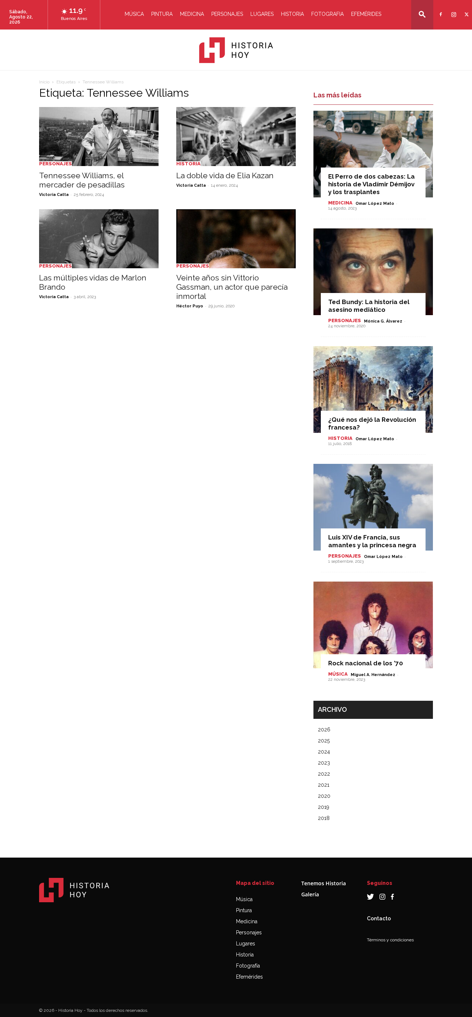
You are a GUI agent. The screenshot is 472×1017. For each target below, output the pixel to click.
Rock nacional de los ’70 (365, 663)
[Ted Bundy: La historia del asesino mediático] (373, 271)
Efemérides (366, 14)
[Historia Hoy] (236, 50)
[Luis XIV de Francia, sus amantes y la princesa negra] (373, 507)
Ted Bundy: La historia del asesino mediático (368, 305)
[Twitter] (465, 10)
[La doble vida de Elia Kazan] (236, 136)
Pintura (162, 14)
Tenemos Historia (323, 883)
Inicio (44, 82)
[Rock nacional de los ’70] (373, 625)
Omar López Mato (374, 203)
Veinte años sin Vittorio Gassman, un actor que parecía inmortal (232, 287)
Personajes (227, 14)
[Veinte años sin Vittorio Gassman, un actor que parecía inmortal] (236, 238)
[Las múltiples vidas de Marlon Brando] (99, 238)
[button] (422, 14)
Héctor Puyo (189, 306)
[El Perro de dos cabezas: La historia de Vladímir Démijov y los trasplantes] (373, 154)
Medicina (192, 14)
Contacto (379, 918)
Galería (310, 894)
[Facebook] (439, 10)
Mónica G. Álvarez (383, 321)
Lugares (262, 14)
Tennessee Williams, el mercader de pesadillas (82, 180)
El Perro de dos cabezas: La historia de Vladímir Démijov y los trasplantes (371, 184)
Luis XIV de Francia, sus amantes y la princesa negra (372, 541)
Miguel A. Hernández (373, 674)
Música (134, 14)
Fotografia (327, 14)
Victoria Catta (54, 194)
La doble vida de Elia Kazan (225, 175)
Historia (292, 14)
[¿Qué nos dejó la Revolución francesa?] (373, 389)
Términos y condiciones (390, 939)
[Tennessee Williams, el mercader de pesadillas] (99, 136)
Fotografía (248, 966)
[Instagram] (452, 10)
